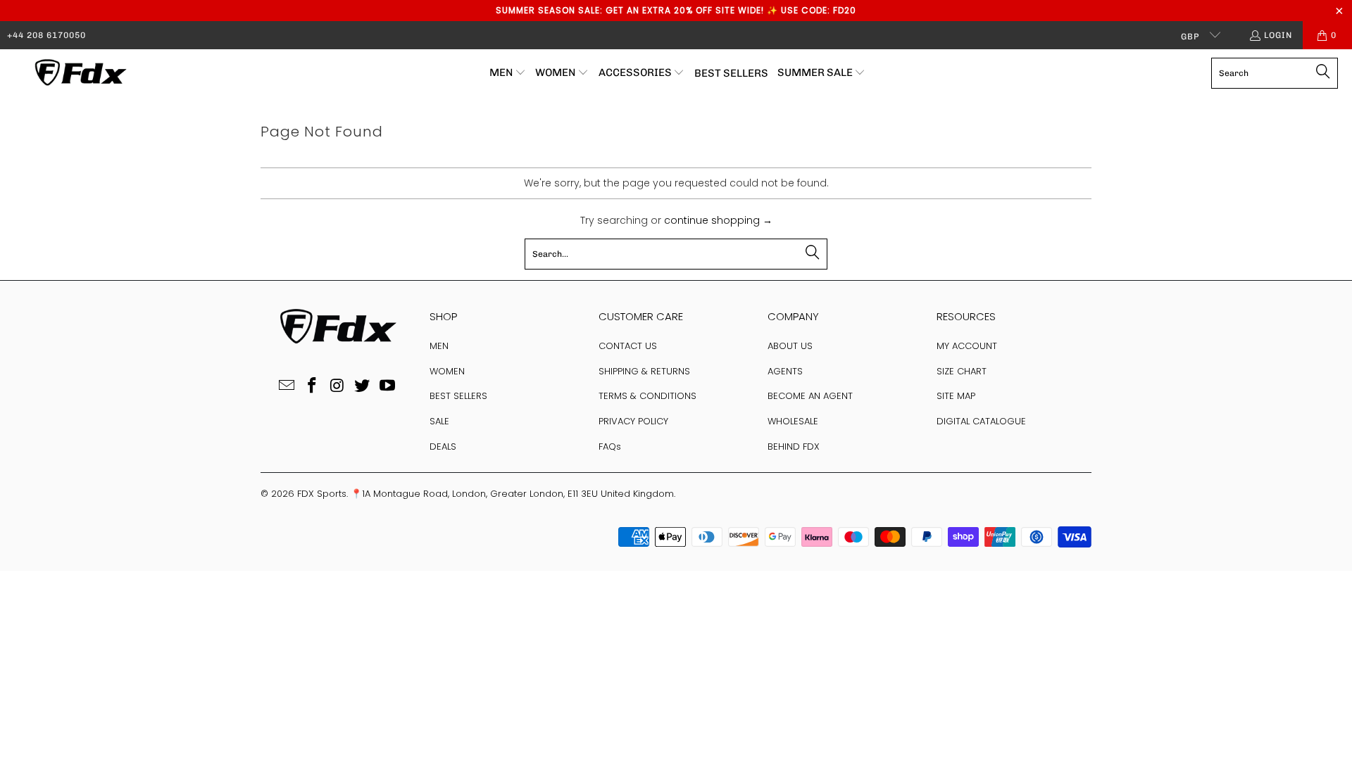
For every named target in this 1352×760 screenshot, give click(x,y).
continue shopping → (718, 220)
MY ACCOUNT (967, 346)
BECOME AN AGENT (810, 396)
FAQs (610, 446)
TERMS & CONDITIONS (647, 396)
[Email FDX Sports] (287, 386)
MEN (439, 346)
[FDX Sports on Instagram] (337, 386)
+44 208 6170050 (46, 35)
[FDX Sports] (79, 73)
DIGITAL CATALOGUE (981, 421)
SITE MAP (956, 396)
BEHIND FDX (794, 446)
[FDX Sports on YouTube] (388, 386)
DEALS (443, 446)
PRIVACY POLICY (633, 421)
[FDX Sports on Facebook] (312, 386)
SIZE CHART (962, 371)
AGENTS (785, 371)
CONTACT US (628, 346)
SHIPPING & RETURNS (644, 371)
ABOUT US (790, 346)
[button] (507, 73)
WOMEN (447, 371)
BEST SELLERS (458, 396)
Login (1278, 35)
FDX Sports (321, 493)
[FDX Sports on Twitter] (362, 386)
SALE (439, 421)
